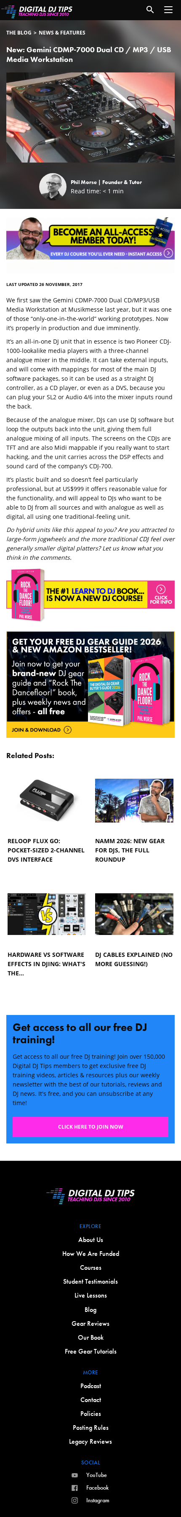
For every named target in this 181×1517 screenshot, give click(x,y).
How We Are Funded (90, 1253)
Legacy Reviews (90, 1441)
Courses (90, 1267)
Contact (90, 1399)
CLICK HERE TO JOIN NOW (90, 1126)
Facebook (97, 1487)
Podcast (90, 1385)
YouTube (96, 1475)
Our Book (91, 1337)
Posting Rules (91, 1427)
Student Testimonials (90, 1281)
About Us (90, 1239)
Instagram (97, 1500)
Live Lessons (91, 1295)
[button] (168, 9)
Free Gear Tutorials (91, 1351)
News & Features (62, 32)
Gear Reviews (90, 1323)
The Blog (19, 32)
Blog (90, 1309)
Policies (90, 1413)
